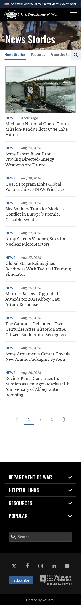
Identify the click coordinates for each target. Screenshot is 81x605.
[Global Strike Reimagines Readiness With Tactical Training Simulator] (40, 266)
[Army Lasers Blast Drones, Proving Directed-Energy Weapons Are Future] (40, 157)
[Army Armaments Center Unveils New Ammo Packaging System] (40, 354)
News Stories (15, 54)
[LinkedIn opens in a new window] (53, 566)
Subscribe (21, 580)
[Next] (64, 419)
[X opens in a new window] (14, 566)
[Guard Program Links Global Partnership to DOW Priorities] (40, 184)
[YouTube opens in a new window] (67, 566)
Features (38, 54)
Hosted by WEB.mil (40, 600)
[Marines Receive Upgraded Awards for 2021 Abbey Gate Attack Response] (40, 297)
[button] (73, 14)
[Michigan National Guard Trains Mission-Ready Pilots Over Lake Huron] (40, 102)
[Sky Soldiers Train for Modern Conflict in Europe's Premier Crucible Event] (40, 212)
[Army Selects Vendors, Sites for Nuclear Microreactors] (40, 239)
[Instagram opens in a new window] (40, 566)
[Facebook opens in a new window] (27, 566)
